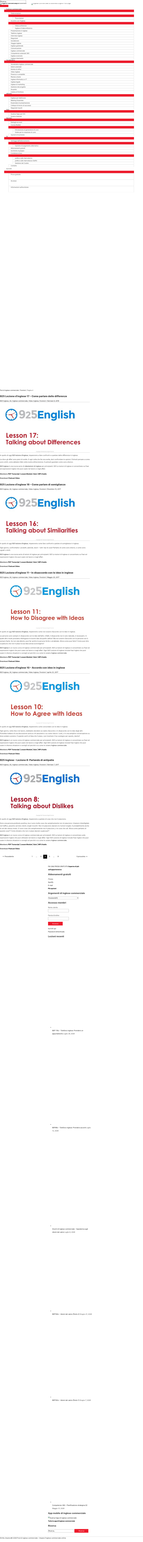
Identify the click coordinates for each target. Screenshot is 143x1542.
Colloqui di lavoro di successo (21, 105)
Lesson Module (26, 474)
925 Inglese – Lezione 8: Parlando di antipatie (27, 760)
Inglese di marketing (18, 84)
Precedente (8, 856)
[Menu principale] (4, 6)
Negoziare (14, 38)
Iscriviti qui (52, 929)
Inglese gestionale (17, 46)
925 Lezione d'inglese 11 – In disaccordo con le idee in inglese (36, 572)
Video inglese (15, 72)
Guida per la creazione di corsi (25, 132)
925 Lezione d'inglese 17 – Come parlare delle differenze (33, 396)
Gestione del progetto (18, 87)
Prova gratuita (16, 174)
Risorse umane (16, 77)
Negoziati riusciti (16, 108)
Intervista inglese (16, 36)
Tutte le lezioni (16, 13)
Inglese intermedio (17, 58)
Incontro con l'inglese (18, 21)
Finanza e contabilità (18, 74)
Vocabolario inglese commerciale (22, 64)
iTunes (50, 879)
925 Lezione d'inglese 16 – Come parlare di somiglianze (33, 484)
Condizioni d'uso (16, 153)
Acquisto (14, 89)
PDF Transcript (13, 474)
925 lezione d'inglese (20, 455)
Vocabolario (10, 60)
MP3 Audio (42, 474)
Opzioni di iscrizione (17, 135)
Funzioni (43, 401)
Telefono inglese (16, 33)
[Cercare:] (61, 1531)
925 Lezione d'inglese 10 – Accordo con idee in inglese (32, 667)
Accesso (14, 181)
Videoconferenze (21, 26)
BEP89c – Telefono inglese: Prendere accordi (69, 1128)
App (7, 109)
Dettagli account (16, 122)
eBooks (9, 93)
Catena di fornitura (17, 92)
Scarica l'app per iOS (18, 114)
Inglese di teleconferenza (23, 28)
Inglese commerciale (14, 9)
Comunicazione (16, 48)
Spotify (50, 882)
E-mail (50, 885)
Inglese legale (15, 82)
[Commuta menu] (69, 11)
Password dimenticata (56, 932)
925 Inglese (4, 401)
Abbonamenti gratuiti (18, 148)
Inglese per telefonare (18, 98)
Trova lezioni (19, 18)
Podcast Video (14, 478)
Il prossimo (82, 856)
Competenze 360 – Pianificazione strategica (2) (69, 1505)
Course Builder (16, 125)
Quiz (35, 474)
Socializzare (15, 41)
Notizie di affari (16, 69)
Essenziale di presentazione (20, 103)
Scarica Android (16, 116)
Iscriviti (9, 169)
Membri (9, 118)
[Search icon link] (7, 192)
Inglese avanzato (17, 56)
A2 (11, 401)
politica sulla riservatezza (23, 158)
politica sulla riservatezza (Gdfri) (26, 161)
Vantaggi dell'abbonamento (20, 141)
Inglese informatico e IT (19, 79)
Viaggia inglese (16, 43)
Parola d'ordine (53, 915)
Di (7, 136)
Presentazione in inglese (19, 31)
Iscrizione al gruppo (17, 151)
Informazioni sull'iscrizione (19, 187)
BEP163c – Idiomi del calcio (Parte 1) (65, 1400)
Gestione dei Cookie (22, 163)
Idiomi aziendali (16, 67)
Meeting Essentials (17, 100)
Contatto (14, 166)
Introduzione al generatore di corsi (26, 130)
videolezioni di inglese (32, 466)
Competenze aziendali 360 (20, 53)
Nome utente (53, 907)
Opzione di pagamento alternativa (26, 146)
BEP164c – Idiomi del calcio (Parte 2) (65, 1314)
